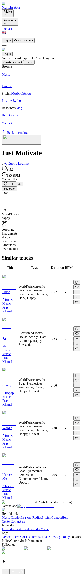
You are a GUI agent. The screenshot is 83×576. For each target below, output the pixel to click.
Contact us (18, 521)
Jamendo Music (38, 529)
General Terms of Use (16, 537)
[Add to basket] (76, 302)
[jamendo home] (9, 3)
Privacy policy (60, 537)
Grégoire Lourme (17, 163)
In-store (15, 7)
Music (6, 7)
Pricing (7, 11)
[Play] (21, 140)
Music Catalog (11, 517)
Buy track (9, 188)
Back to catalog (17, 132)
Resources (10, 20)
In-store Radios (31, 517)
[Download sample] (19, 184)
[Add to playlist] (12, 183)
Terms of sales (40, 537)
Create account (23, 40)
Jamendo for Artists (15, 529)
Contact (7, 29)
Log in (7, 40)
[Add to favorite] (5, 183)
